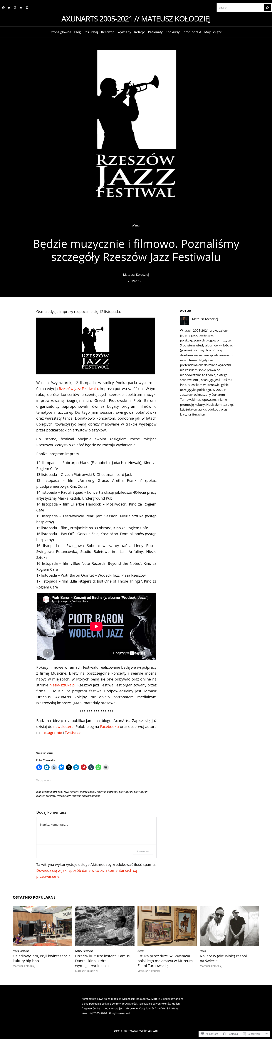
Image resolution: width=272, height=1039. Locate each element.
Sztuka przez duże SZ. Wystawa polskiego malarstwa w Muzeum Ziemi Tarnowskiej (165, 961)
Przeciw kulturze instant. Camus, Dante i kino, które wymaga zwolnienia (103, 961)
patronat (112, 791)
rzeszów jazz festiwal (69, 796)
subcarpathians (91, 796)
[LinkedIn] (27, 7)
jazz (66, 791)
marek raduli (87, 791)
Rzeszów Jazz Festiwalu (78, 388)
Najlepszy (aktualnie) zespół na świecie (223, 958)
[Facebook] (3, 7)
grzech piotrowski (52, 791)
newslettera (63, 726)
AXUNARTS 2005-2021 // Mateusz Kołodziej (136, 18)
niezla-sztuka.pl (62, 685)
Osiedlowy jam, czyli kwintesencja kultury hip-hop (41, 958)
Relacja (24, 951)
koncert (74, 791)
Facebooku (109, 726)
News (136, 225)
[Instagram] (15, 7)
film (38, 791)
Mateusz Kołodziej (136, 274)
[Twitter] (9, 7)
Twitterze (72, 732)
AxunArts (160, 1008)
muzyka (101, 791)
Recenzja (88, 951)
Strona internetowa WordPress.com (136, 1030)
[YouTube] (21, 7)
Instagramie (51, 732)
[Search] (267, 7)
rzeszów (50, 796)
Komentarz (143, 851)
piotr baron (125, 791)
